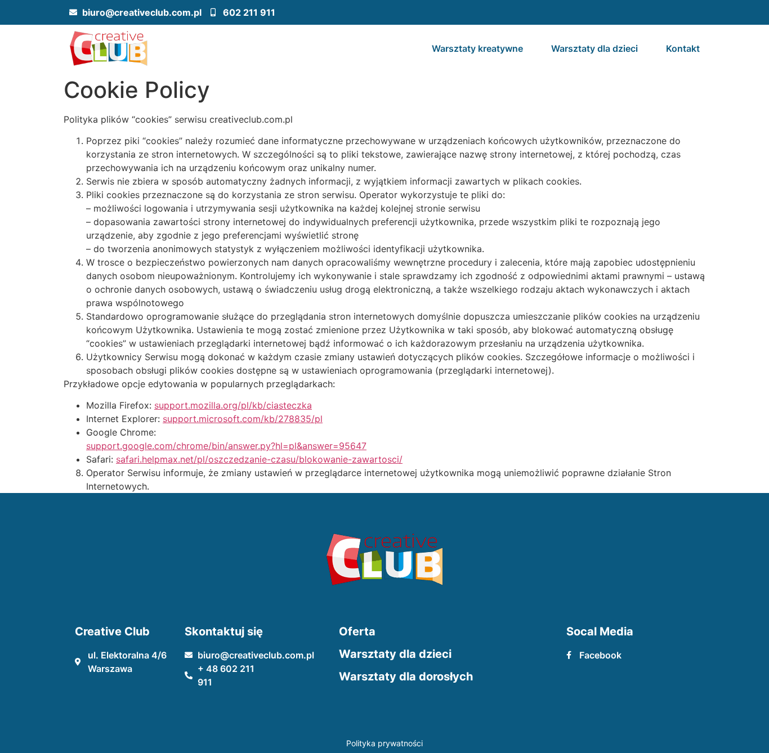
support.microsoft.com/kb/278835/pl (243, 418)
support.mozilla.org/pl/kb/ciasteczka (233, 405)
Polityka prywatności (384, 743)
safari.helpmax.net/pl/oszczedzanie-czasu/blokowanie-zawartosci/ (259, 459)
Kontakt (683, 48)
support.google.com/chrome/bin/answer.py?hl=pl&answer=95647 (226, 445)
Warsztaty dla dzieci (594, 48)
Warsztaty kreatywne (477, 48)
